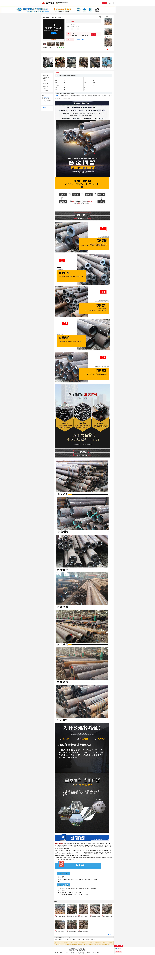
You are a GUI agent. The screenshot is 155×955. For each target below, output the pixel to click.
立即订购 (83, 39)
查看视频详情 (53, 39)
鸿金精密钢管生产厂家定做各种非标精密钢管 (50, 67)
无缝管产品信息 (73, 948)
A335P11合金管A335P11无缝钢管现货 (96, 67)
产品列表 (66, 13)
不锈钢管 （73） (46, 80)
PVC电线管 (78, 939)
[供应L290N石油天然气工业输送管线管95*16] (108, 21)
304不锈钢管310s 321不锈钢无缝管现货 (108, 67)
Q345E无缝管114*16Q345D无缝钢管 (111, 46)
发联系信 (70, 39)
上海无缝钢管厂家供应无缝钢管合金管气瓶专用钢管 (86, 67)
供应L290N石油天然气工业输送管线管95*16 (112, 25)
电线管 (74, 939)
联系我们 (61, 952)
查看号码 (93, 34)
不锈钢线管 (83, 939)
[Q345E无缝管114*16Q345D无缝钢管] (108, 42)
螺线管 (71, 939)
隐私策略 (77, 952)
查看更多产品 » (110, 934)
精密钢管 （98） (46, 78)
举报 (50, 47)
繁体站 (93, 952)
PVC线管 (64, 939)
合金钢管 (70, 13)
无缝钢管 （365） (46, 74)
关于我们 (56, 952)
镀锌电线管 (88, 939)
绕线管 (60, 939)
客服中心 (67, 952)
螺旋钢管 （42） (46, 86)
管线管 (67, 939)
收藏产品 (45, 47)
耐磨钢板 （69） (46, 83)
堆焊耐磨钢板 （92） (46, 85)
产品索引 (44, 107)
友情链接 (97, 952)
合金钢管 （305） (46, 75)
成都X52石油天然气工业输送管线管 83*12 (79, 949)
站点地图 (72, 952)
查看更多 (47, 90)
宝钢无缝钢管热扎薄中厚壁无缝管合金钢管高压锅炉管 (63, 67)
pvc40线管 (93, 939)
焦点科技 (79, 953)
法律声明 (88, 952)
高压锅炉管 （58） (46, 77)
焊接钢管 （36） (46, 88)
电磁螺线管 (56, 939)
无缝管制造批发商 (81, 948)
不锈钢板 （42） (46, 81)
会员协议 (82, 952)
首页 (63, 13)
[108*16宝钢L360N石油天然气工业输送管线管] (108, 31)
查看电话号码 (46, 97)
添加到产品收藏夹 (45, 109)
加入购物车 (78, 39)
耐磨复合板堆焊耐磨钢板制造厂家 (71, 67)
